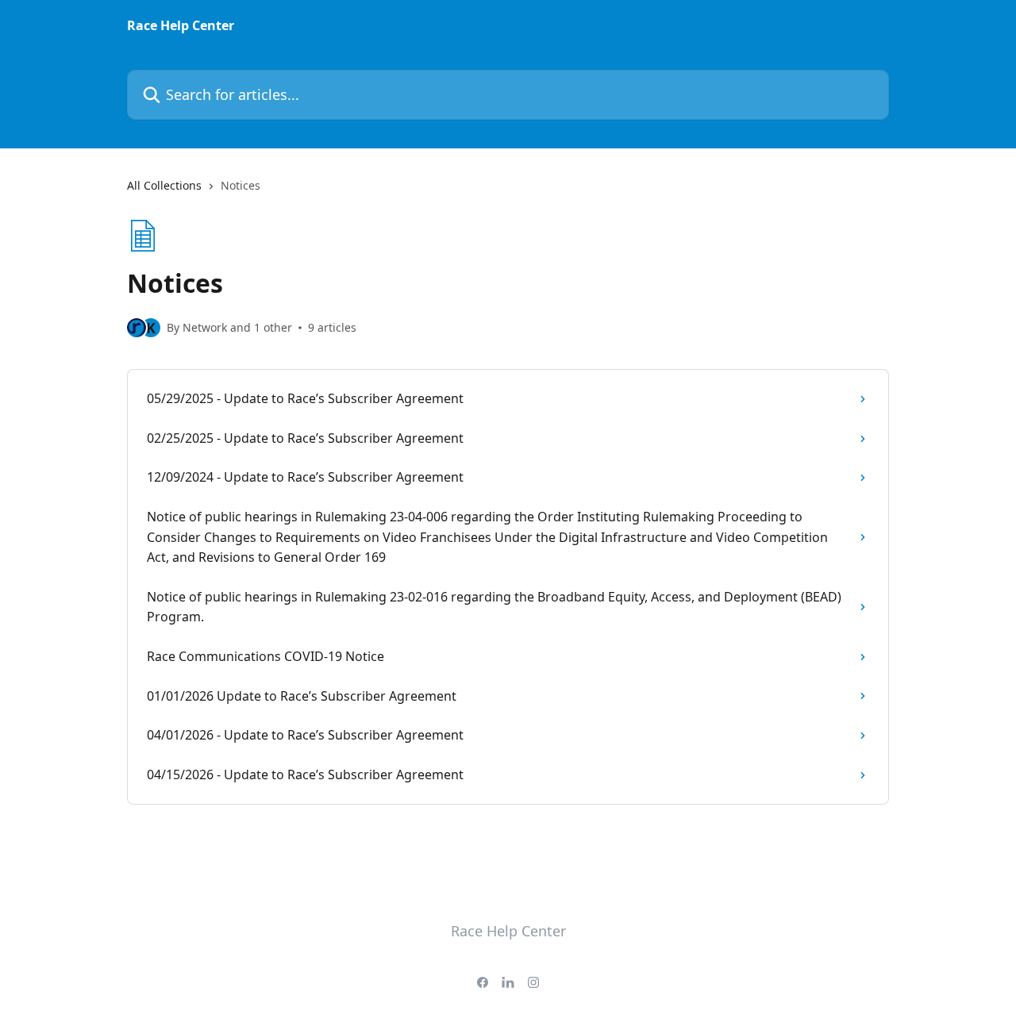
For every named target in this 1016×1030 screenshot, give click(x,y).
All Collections (164, 185)
